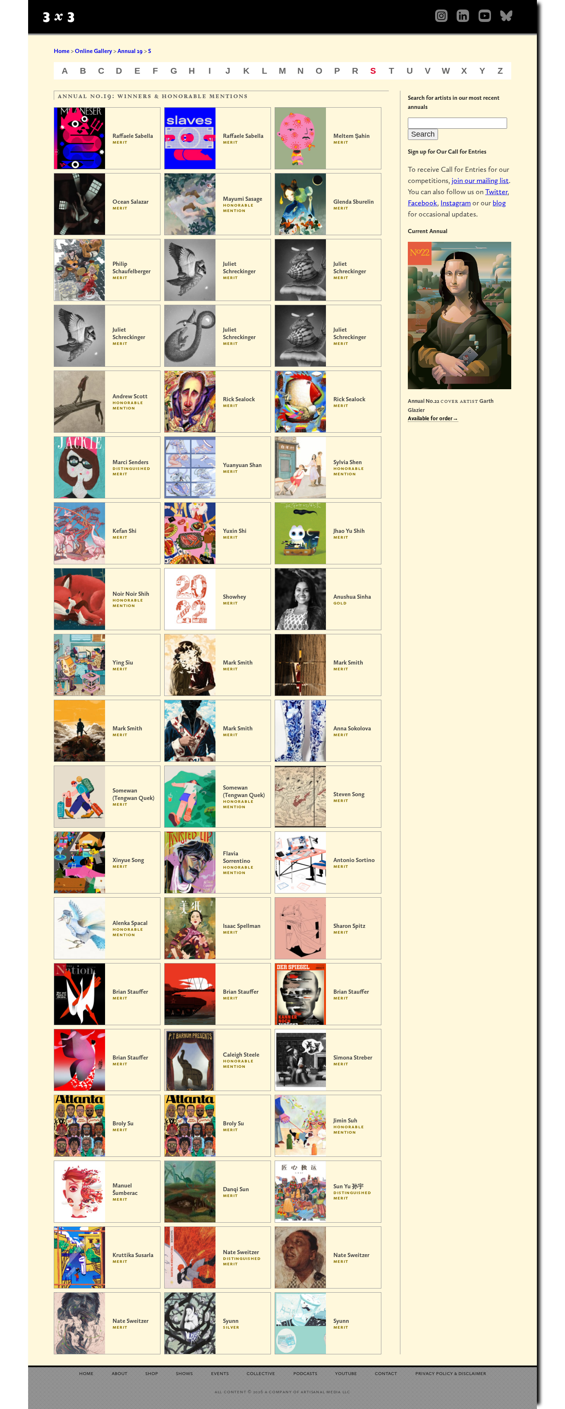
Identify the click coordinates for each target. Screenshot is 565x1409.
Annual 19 (130, 51)
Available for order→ (433, 418)
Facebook (422, 202)
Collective (261, 1372)
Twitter (496, 191)
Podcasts (305, 1372)
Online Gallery (93, 51)
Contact (386, 1372)
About (119, 1372)
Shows (184, 1372)
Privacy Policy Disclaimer (450, 1372)
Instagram (456, 202)
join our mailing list (480, 180)
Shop (151, 1372)
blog (499, 202)
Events (220, 1372)
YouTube (346, 1372)
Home (61, 51)
